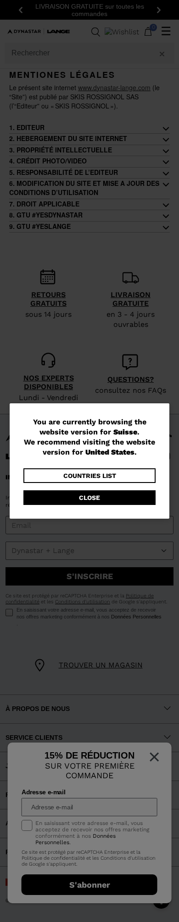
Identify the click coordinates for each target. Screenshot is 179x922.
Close (89, 497)
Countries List (89, 475)
